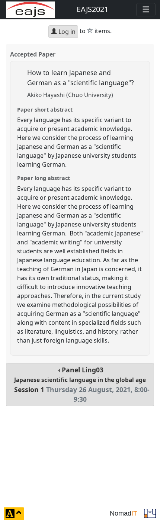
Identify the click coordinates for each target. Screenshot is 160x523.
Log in (66, 32)
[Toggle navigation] (146, 9)
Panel (82, 384)
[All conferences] (150, 513)
